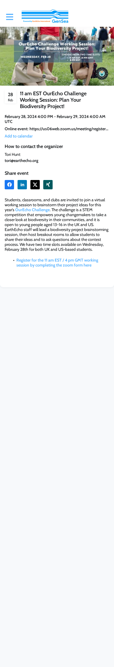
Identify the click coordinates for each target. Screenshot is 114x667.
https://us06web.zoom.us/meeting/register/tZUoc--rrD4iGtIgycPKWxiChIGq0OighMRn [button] (69, 128)
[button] (19, 136)
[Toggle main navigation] (9, 16)
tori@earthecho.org (21, 160)
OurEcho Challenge (32, 209)
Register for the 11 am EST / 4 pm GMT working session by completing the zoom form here (57, 262)
